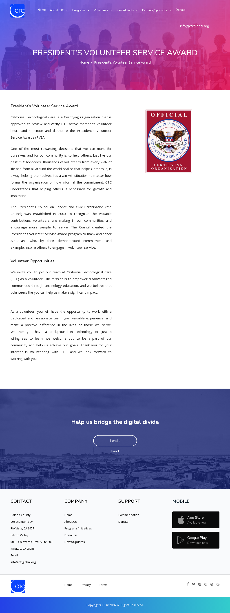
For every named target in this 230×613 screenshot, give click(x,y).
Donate (123, 522)
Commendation (128, 515)
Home (84, 62)
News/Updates (74, 542)
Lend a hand (115, 442)
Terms (103, 585)
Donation (70, 535)
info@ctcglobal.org (194, 26)
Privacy (86, 585)
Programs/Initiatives (78, 528)
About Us (70, 522)
